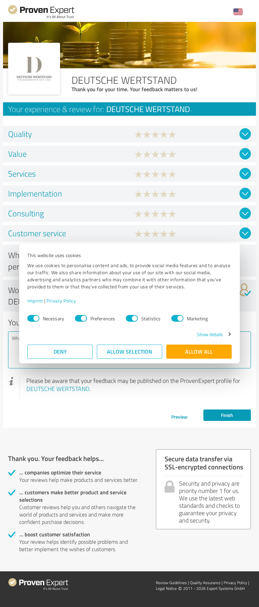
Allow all (199, 351)
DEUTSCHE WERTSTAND (58, 389)
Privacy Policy (61, 300)
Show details (210, 334)
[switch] (81, 318)
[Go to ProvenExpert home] (41, 17)
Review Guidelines (171, 582)
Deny (60, 351)
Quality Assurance (205, 582)
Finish (227, 415)
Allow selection (129, 351)
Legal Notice (166, 588)
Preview (179, 417)
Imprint (35, 300)
